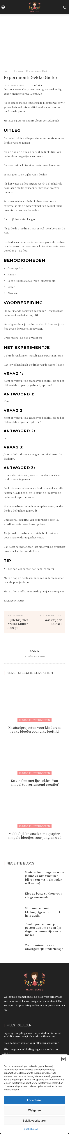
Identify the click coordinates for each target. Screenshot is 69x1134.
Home (7, 71)
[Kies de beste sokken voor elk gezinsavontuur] (13, 895)
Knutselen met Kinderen (39, 71)
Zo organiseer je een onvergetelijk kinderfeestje (44, 947)
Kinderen (18, 71)
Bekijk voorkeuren (35, 1120)
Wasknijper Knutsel (53, 622)
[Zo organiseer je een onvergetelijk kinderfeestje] (13, 947)
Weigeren (34, 1110)
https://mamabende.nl (34, 656)
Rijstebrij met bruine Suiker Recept (17, 624)
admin (38, 85)
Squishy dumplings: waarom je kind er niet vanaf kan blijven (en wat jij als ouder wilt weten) (44, 877)
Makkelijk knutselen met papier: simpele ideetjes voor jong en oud (34, 835)
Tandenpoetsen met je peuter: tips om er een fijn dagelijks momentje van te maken (43, 929)
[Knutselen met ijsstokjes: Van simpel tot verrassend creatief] (34, 753)
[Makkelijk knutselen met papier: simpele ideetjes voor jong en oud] (34, 806)
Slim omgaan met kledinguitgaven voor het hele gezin (42, 911)
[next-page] (37, 845)
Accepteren (35, 1100)
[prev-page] (31, 845)
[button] (63, 1059)
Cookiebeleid (31, 1129)
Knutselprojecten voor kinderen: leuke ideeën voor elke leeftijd (34, 729)
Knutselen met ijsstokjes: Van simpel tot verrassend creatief (34, 782)
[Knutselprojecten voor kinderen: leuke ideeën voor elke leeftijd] (34, 700)
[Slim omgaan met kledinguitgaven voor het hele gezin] (13, 911)
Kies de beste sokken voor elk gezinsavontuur (43, 895)
